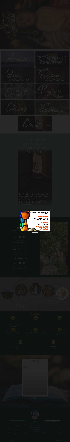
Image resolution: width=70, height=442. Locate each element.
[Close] (50, 210)
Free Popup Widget (35, 232)
